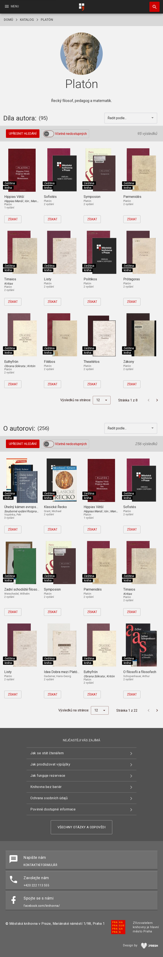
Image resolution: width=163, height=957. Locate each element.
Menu (11, 6)
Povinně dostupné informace (53, 809)
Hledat (153, 6)
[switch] (48, 133)
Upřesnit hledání (23, 134)
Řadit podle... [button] (117, 118)
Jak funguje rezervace (47, 776)
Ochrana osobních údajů (49, 798)
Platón (47, 20)
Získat (13, 219)
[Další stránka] (157, 400)
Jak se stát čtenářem (47, 753)
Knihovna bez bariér (46, 787)
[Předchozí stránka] (148, 400)
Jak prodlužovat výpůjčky (50, 764)
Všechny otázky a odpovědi (82, 827)
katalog (27, 20)
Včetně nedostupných (71, 134)
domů (8, 20)
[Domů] (81, 7)
